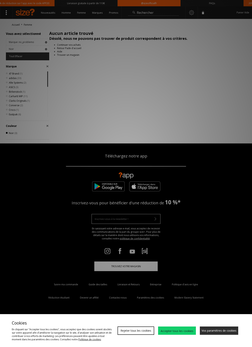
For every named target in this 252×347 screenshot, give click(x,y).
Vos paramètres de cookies (219, 330)
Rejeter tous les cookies (135, 330)
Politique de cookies (89, 339)
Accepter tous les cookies (177, 331)
